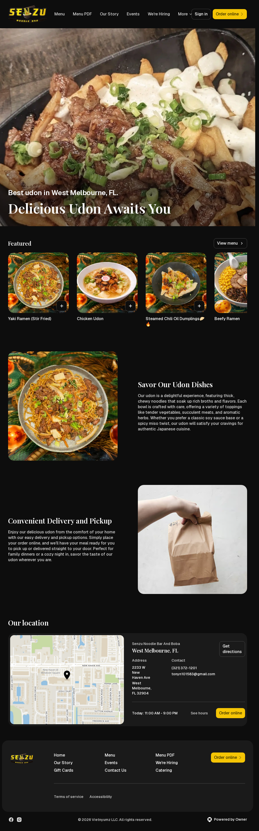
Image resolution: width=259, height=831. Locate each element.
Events (157, 14)
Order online (230, 713)
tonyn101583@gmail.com (193, 674)
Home (59, 755)
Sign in (201, 14)
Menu (84, 14)
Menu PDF (106, 14)
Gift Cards (63, 770)
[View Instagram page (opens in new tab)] (19, 820)
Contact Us (115, 770)
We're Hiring (167, 762)
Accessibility (101, 796)
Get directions (232, 648)
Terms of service (68, 796)
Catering (164, 770)
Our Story (133, 14)
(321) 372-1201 (184, 668)
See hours (199, 713)
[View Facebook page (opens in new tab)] (11, 820)
